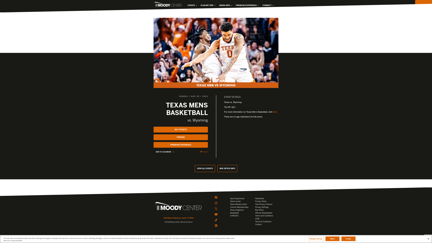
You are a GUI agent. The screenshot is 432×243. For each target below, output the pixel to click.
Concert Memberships (239, 207)
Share (205, 152)
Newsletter (259, 198)
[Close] (428, 238)
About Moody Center (238, 204)
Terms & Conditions (263, 221)
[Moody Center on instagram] (216, 203)
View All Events (205, 168)
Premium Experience (180, 145)
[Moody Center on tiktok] (216, 220)
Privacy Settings (262, 207)
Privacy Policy (261, 201)
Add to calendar (163, 152)
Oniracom (189, 222)
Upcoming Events (237, 198)
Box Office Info (227, 168)
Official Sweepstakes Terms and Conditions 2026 (264, 216)
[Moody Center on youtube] (216, 214)
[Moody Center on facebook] (216, 197)
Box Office (259, 210)
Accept (348, 239)
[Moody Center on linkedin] (216, 225)
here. (275, 111)
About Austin (235, 201)
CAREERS (234, 216)
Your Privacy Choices (263, 204)
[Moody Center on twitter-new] (216, 209)
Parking (181, 137)
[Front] (179, 206)
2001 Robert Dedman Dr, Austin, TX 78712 (179, 218)
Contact (258, 224)
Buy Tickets (181, 129)
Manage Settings (316, 239)
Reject (332, 239)
